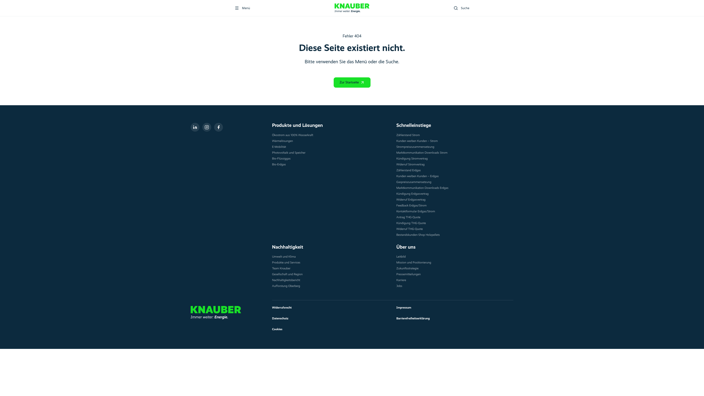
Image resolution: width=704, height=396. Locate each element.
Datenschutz (280, 318)
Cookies (277, 329)
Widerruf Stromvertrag (410, 164)
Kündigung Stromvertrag (412, 158)
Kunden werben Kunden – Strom (417, 141)
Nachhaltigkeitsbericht (286, 280)
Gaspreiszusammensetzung (413, 182)
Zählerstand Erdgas (408, 170)
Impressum (403, 307)
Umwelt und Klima (284, 256)
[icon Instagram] (206, 127)
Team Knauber (281, 268)
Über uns (406, 247)
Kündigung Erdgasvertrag (412, 193)
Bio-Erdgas (279, 164)
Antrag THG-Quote (408, 217)
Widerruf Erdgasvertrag (411, 199)
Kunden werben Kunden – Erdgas (417, 176)
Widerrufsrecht (282, 307)
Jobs (399, 286)
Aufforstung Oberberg (286, 286)
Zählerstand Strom (408, 135)
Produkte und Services (286, 262)
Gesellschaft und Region (287, 274)
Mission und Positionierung (413, 262)
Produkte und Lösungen (297, 125)
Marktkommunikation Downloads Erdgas (422, 188)
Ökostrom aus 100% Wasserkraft (292, 135)
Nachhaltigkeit (287, 247)
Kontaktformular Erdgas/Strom (415, 211)
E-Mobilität (279, 147)
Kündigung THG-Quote (411, 223)
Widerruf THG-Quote (409, 229)
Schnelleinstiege (413, 125)
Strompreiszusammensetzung (415, 147)
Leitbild (401, 256)
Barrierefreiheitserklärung (413, 318)
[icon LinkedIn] (195, 127)
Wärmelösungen (282, 141)
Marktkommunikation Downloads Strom (422, 152)
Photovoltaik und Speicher (288, 152)
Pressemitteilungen (408, 274)
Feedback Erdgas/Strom (411, 205)
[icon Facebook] (218, 127)
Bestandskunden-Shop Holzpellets (418, 235)
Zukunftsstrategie (407, 268)
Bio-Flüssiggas (281, 158)
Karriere (401, 280)
